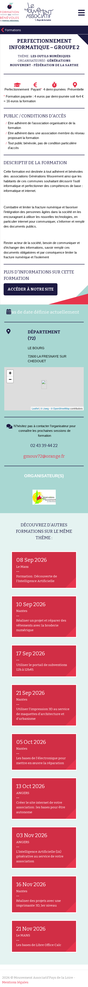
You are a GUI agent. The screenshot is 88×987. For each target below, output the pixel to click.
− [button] (10, 379)
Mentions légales (15, 982)
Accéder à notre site (30, 289)
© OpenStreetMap (60, 408)
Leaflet (35, 408)
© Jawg (45, 408)
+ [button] (10, 373)
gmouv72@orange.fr (44, 456)
